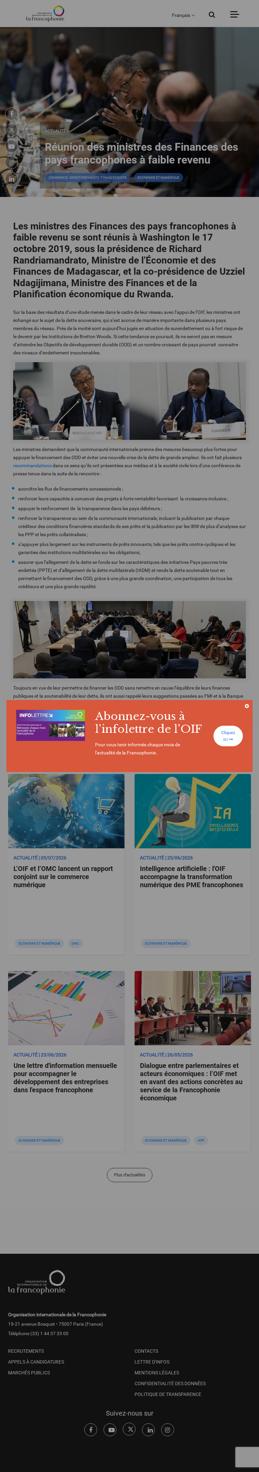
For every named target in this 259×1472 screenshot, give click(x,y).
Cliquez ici (228, 736)
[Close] (247, 706)
